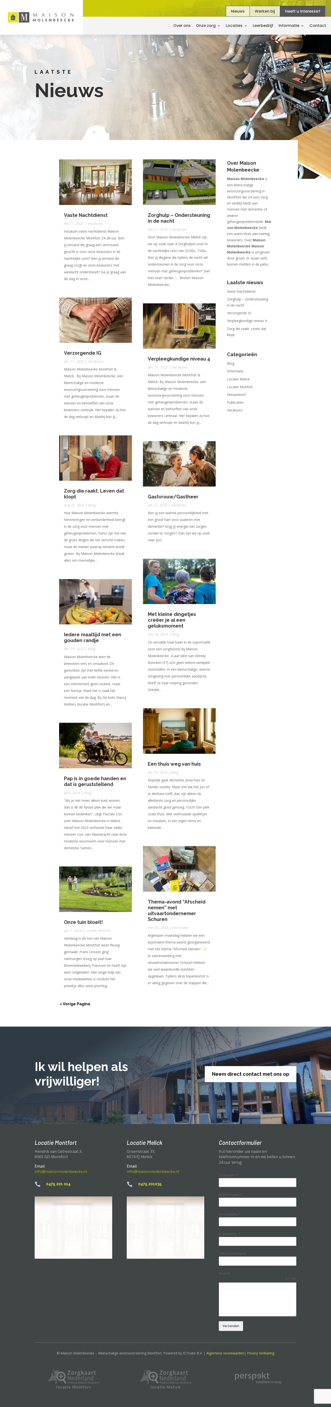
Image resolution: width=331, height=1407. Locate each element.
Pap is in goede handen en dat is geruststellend (95, 781)
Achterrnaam (230, 1194)
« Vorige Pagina (74, 1004)
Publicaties (235, 402)
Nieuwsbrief (236, 394)
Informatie (180, 927)
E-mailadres (229, 1234)
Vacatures (95, 223)
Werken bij (265, 11)
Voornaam (228, 1175)
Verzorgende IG (82, 353)
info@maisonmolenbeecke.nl (61, 1171)
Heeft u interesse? (302, 11)
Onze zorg (206, 25)
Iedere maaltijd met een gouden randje (92, 637)
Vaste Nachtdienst (86, 215)
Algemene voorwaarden (225, 1353)
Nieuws (238, 11)
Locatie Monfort (98, 930)
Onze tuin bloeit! (83, 922)
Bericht (224, 1273)
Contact (317, 25)
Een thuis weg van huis (174, 764)
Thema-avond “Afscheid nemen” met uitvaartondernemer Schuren (176, 910)
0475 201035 (150, 1184)
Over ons (182, 25)
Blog (91, 505)
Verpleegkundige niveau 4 (179, 359)
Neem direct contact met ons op (250, 1074)
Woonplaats (230, 1214)
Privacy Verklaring (260, 1353)
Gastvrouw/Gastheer (173, 497)
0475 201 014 (58, 1184)
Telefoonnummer (232, 1253)
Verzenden (231, 1326)
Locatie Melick (238, 379)
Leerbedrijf (263, 25)
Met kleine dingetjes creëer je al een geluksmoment (172, 620)
